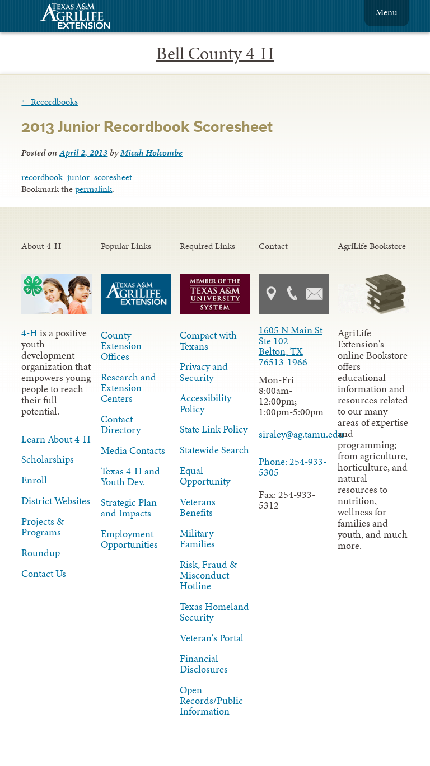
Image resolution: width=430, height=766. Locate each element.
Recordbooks (49, 101)
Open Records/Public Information (211, 700)
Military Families (197, 539)
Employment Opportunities (129, 539)
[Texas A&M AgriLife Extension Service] (83, 17)
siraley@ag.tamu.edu (294, 434)
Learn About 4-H (56, 439)
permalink (93, 188)
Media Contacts (133, 450)
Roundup (40, 553)
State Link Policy (213, 429)
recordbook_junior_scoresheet (76, 177)
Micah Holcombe (151, 152)
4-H (29, 333)
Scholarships (47, 459)
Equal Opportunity (205, 476)
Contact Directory (121, 424)
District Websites (55, 500)
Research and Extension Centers (128, 387)
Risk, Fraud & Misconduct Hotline (208, 575)
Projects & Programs (42, 527)
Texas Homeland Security (214, 612)
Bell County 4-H (215, 53)
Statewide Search (214, 450)
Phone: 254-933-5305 (292, 467)
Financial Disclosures (204, 664)
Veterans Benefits (198, 507)
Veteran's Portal (212, 638)
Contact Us (43, 573)
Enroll (34, 480)
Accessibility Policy (205, 403)
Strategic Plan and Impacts (129, 508)
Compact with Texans (208, 340)
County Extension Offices (121, 345)
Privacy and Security (204, 372)
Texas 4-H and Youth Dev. (130, 476)
